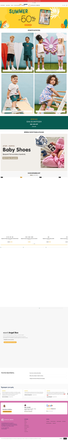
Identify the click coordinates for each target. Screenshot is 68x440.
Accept (65, 438)
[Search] (63, 5)
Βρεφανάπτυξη (26, 425)
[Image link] (49, 405)
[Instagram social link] (33, 2)
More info (61, 438)
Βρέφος (25, 420)
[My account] (64, 5)
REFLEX (19, 239)
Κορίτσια (25, 422)
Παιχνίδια (25, 428)
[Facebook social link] (32, 2)
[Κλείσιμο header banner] (67, 1)
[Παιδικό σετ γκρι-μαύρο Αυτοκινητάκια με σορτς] (19, 206)
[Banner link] (17, 53)
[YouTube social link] (35, 2)
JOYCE (58, 204)
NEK (38, 198)
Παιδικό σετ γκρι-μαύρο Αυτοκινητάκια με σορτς (19, 238)
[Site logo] (34, 5)
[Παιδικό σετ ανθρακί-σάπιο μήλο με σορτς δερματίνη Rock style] (58, 188)
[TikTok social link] (52, 411)
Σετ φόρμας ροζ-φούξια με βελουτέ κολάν (38, 197)
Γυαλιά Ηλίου (26, 431)
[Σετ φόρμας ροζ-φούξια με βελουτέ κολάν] (39, 186)
